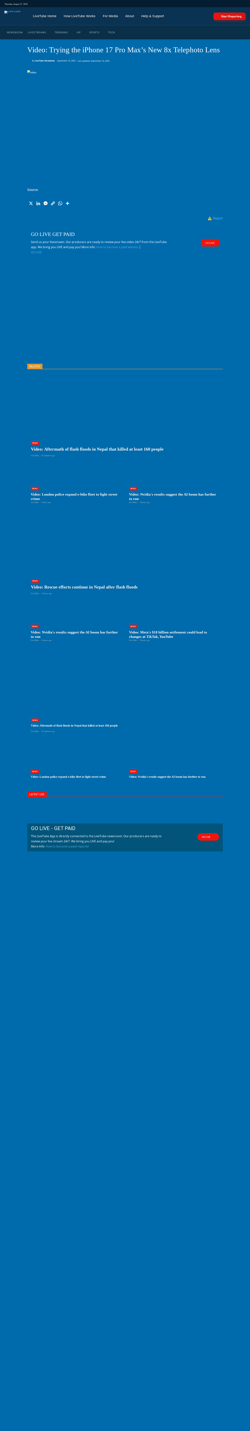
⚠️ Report (215, 218)
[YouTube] (168, 4)
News (35, 443)
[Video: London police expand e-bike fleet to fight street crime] (75, 483)
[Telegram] (178, 4)
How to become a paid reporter (67, 846)
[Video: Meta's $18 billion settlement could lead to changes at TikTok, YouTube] (174, 621)
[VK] (183, 4)
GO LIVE (36, 252)
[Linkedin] (173, 4)
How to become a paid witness (117, 247)
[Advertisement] (125, 315)
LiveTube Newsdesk (45, 60)
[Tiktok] (152, 4)
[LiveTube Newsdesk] (29, 61)
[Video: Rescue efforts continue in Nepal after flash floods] (125, 557)
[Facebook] (158, 4)
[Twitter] (163, 4)
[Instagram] (147, 4)
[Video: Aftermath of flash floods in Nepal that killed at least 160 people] (125, 419)
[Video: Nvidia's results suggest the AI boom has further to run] (174, 483)
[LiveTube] (12, 16)
